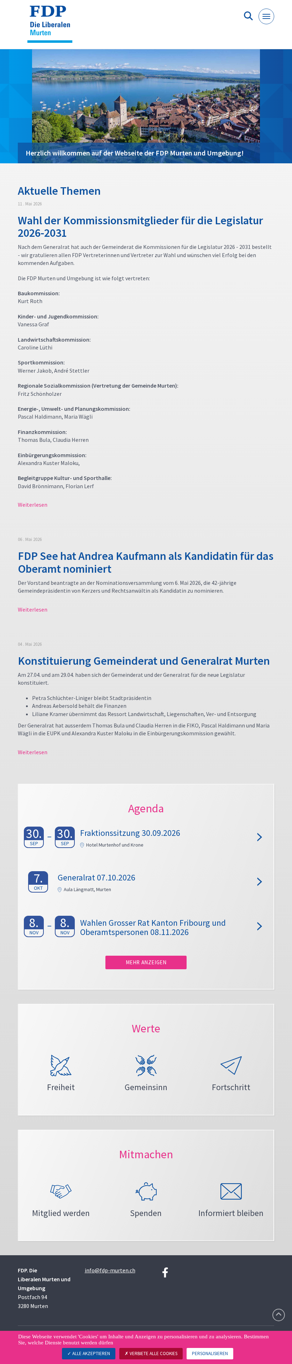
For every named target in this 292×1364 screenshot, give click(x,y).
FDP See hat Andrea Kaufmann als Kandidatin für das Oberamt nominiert (145, 562)
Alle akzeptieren (90, 1353)
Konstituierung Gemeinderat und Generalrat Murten (144, 661)
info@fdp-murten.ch (110, 1270)
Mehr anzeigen (146, 962)
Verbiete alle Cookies (153, 1353)
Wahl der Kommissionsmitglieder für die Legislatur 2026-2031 (140, 226)
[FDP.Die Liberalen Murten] (52, 27)
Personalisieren (210, 1353)
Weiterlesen (32, 504)
